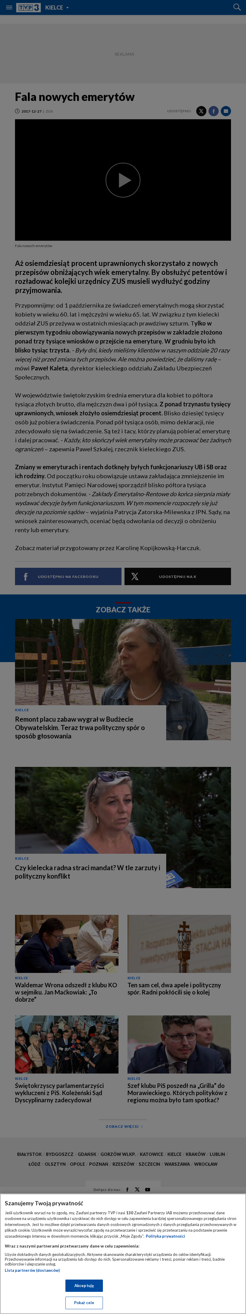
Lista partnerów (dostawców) (32, 1270)
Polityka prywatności (165, 1236)
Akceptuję (84, 1285)
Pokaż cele (84, 1302)
